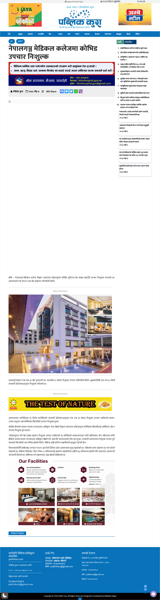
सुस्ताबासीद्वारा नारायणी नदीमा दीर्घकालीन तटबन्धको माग (134, 73)
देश (50, 34)
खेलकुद (118, 34)
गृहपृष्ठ (20, 34)
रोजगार (97, 34)
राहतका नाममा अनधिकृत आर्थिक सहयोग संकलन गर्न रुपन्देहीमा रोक (133, 106)
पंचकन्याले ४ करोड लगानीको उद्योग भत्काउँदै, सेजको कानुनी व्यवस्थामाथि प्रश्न (133, 113)
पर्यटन (77, 34)
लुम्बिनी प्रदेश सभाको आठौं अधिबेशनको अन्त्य (134, 93)
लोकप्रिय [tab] (128, 42)
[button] (4, 595)
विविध (137, 34)
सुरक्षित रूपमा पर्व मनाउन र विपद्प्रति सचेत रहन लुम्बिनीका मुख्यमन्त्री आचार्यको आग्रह (134, 80)
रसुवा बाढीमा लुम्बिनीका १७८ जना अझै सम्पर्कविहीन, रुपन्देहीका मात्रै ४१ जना (132, 66)
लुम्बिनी (20, 41)
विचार (128, 34)
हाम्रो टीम (49, 553)
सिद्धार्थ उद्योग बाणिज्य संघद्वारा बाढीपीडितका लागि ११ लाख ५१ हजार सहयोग (134, 99)
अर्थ (68, 34)
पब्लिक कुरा (18, 92)
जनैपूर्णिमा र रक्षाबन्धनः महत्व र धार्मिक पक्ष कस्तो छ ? (133, 58)
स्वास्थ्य (87, 34)
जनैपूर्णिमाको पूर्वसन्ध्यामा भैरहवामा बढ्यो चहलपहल (133, 87)
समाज (60, 34)
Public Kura (62, 596)
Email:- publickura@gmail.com (20, 570)
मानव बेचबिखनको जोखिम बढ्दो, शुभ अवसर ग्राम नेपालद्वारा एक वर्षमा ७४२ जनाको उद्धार (133, 154)
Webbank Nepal (110, 596)
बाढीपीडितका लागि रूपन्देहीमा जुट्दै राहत (133, 48)
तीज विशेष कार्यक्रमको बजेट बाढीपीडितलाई (134, 52)
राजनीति (41, 34)
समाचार (30, 34)
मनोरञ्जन (108, 34)
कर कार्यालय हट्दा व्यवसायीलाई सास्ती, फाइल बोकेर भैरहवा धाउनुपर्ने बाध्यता (134, 140)
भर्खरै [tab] (119, 42)
